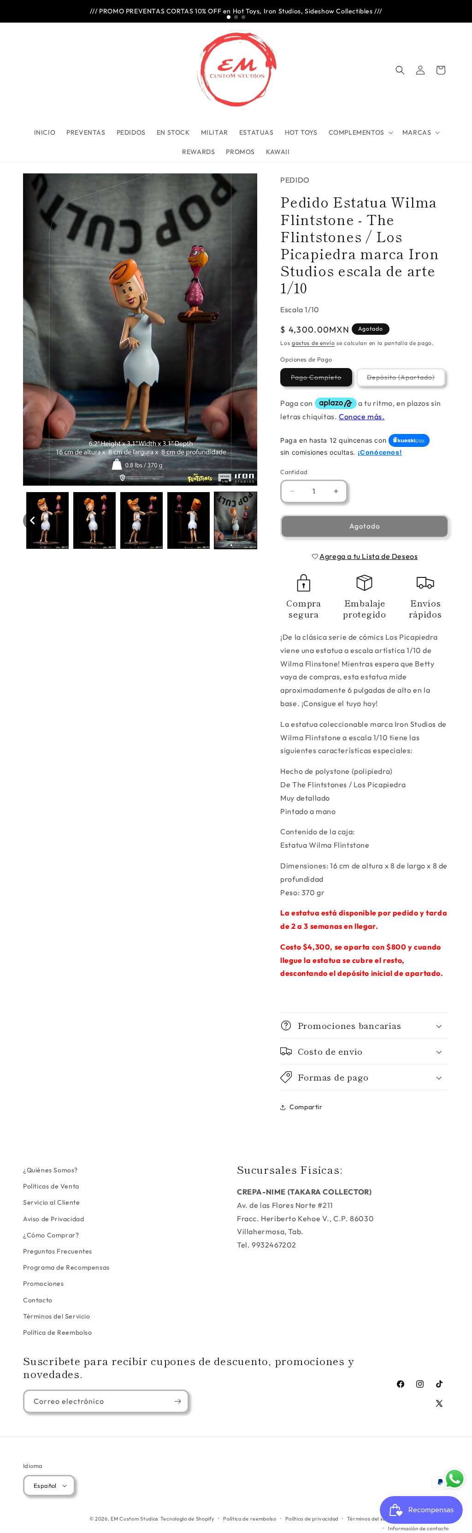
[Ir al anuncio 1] (228, 17)
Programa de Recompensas (66, 1267)
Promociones (43, 1283)
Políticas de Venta (51, 1186)
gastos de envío (313, 342)
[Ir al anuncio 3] (243, 17)
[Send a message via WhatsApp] (454, 1478)
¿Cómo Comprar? (51, 1235)
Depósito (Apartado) (406, 379)
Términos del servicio (373, 1518)
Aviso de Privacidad (53, 1219)
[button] (360, 132)
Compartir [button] (305, 1107)
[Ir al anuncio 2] (236, 17)
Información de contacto (418, 1528)
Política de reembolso (250, 1518)
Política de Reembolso (57, 1332)
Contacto (38, 1300)
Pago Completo (321, 379)
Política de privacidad (311, 1518)
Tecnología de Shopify (187, 1518)
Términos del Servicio (56, 1316)
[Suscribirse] (177, 1401)
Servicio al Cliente (51, 1202)
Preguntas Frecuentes (57, 1251)
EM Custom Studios (135, 1518)
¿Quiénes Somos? (50, 1170)
